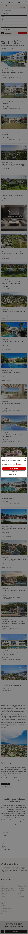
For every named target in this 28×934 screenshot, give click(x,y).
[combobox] (25, 458)
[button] (14, 475)
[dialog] (14, 467)
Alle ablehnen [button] (14, 471)
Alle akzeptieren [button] (14, 468)
